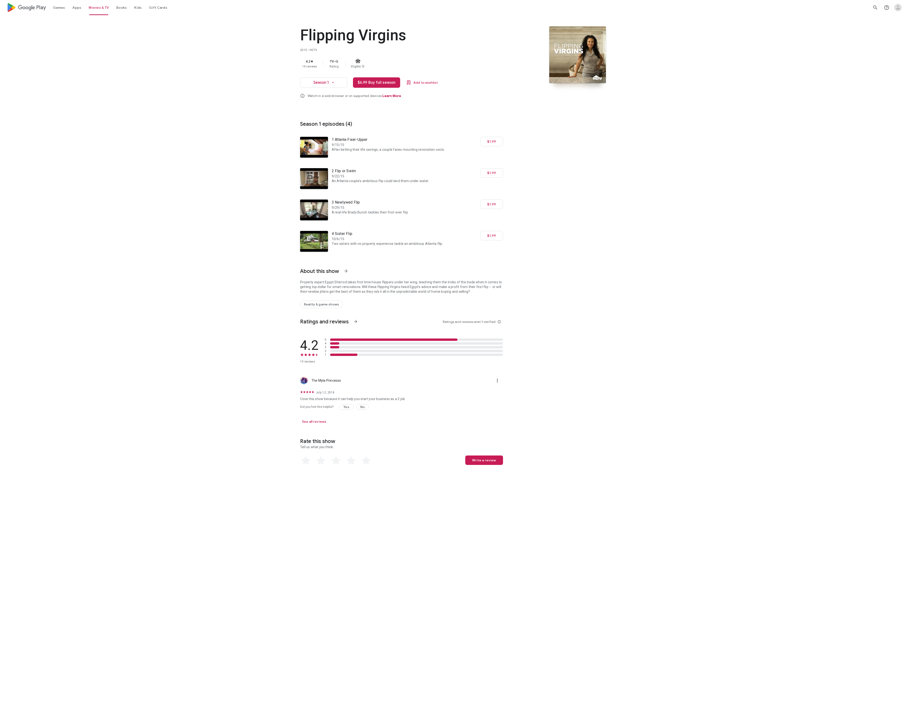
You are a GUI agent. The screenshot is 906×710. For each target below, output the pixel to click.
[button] (346, 407)
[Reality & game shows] (321, 304)
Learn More (391, 96)
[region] (394, 63)
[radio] (305, 460)
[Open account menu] (898, 7)
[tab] (59, 7)
